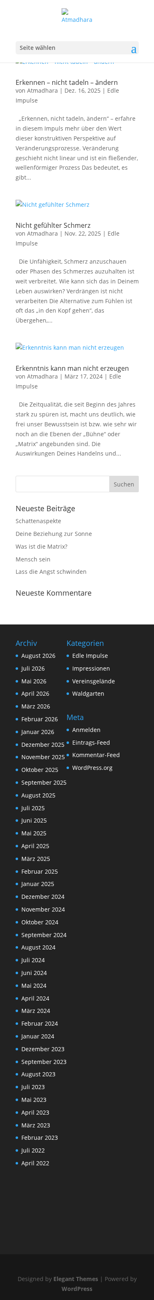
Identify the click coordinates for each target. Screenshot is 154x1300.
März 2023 (35, 1125)
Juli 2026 (33, 668)
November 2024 (43, 909)
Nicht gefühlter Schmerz (53, 225)
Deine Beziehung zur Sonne (54, 534)
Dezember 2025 (42, 744)
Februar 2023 (39, 1137)
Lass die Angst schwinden (51, 571)
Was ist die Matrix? (41, 546)
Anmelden (86, 730)
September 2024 (44, 935)
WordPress (77, 1289)
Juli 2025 (33, 808)
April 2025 (35, 846)
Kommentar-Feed (96, 755)
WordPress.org (92, 768)
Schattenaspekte (38, 521)
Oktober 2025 (39, 770)
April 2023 (35, 1112)
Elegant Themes (75, 1279)
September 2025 (44, 782)
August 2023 (38, 1074)
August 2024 (38, 947)
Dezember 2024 (42, 896)
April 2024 (35, 998)
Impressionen (91, 668)
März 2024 (35, 1011)
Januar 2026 (37, 732)
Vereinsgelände (93, 681)
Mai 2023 (33, 1100)
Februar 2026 (39, 719)
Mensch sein (33, 559)
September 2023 (44, 1062)
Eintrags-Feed (91, 742)
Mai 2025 (33, 833)
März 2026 (35, 706)
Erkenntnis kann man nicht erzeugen (72, 368)
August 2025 (38, 795)
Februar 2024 (39, 1023)
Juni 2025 (34, 820)
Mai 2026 (33, 681)
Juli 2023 (33, 1087)
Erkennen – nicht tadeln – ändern (67, 82)
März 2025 (35, 859)
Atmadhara (42, 90)
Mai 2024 (33, 985)
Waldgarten (88, 693)
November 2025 (43, 757)
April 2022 (35, 1163)
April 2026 (35, 693)
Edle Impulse (90, 655)
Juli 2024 (33, 960)
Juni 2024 (34, 973)
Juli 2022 (33, 1150)
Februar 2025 (39, 871)
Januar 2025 (37, 884)
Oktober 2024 (39, 922)
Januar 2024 (37, 1036)
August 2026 (38, 655)
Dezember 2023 (42, 1049)
